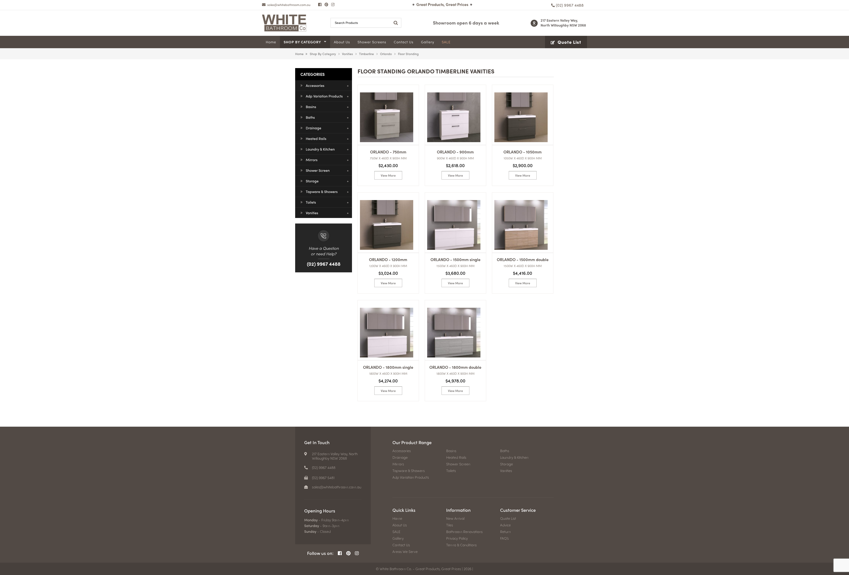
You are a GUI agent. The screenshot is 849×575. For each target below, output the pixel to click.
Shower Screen (318, 170)
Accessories (315, 85)
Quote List (508, 518)
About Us (399, 525)
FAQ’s (504, 538)
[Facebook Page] (319, 4)
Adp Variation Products (324, 96)
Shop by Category (323, 53)
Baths (310, 117)
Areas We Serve (405, 551)
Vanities (347, 53)
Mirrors (311, 159)
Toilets (311, 202)
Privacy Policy (457, 538)
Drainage (313, 127)
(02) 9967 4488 (323, 263)
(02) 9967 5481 (323, 478)
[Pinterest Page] (326, 4)
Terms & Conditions (461, 545)
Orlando (386, 53)
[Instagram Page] (333, 4)
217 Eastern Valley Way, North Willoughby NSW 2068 (563, 23)
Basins (311, 106)
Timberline (366, 53)
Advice (505, 525)
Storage (312, 180)
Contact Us (401, 545)
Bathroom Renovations (464, 531)
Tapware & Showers (322, 191)
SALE (396, 531)
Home (299, 53)
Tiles (449, 525)
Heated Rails (316, 138)
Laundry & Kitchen (320, 149)
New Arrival (455, 518)
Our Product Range (412, 442)
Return (505, 531)
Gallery (398, 538)
